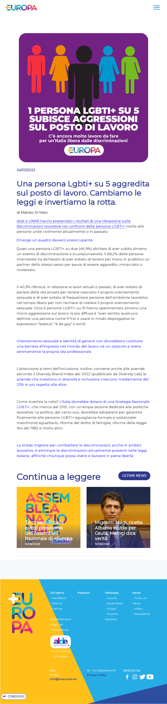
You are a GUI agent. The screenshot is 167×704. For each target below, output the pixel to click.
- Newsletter (141, 613)
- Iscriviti (111, 598)
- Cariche (56, 608)
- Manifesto (58, 598)
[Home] (21, 7)
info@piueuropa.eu (63, 679)
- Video (137, 608)
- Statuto (56, 603)
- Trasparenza (59, 629)
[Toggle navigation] (156, 7)
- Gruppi (110, 608)
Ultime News (134, 476)
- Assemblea (114, 603)
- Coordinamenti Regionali (60, 619)
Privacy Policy (97, 675)
